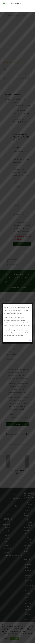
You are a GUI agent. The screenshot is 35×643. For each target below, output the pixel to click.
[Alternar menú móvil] (31, 6)
